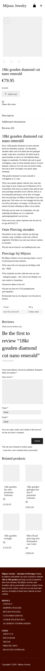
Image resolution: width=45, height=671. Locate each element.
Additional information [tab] (14, 121)
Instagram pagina (9, 277)
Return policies (11, 612)
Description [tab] (8, 115)
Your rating (8, 361)
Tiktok (6, 642)
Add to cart (12, 94)
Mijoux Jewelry (14, 6)
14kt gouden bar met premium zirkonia (10, 490)
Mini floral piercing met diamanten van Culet (33, 539)
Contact (7, 604)
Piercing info (10, 646)
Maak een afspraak (14, 650)
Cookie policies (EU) (13, 620)
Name (5, 408)
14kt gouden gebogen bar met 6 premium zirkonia (33, 492)
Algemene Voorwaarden (17, 623)
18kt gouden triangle (10, 537)
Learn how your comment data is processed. (20, 450)
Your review (7, 377)
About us (8, 634)
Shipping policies (12, 608)
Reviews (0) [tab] (8, 128)
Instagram (9, 638)
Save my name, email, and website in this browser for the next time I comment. (21, 431)
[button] (3, 102)
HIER (8, 269)
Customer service (13, 616)
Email (5, 417)
